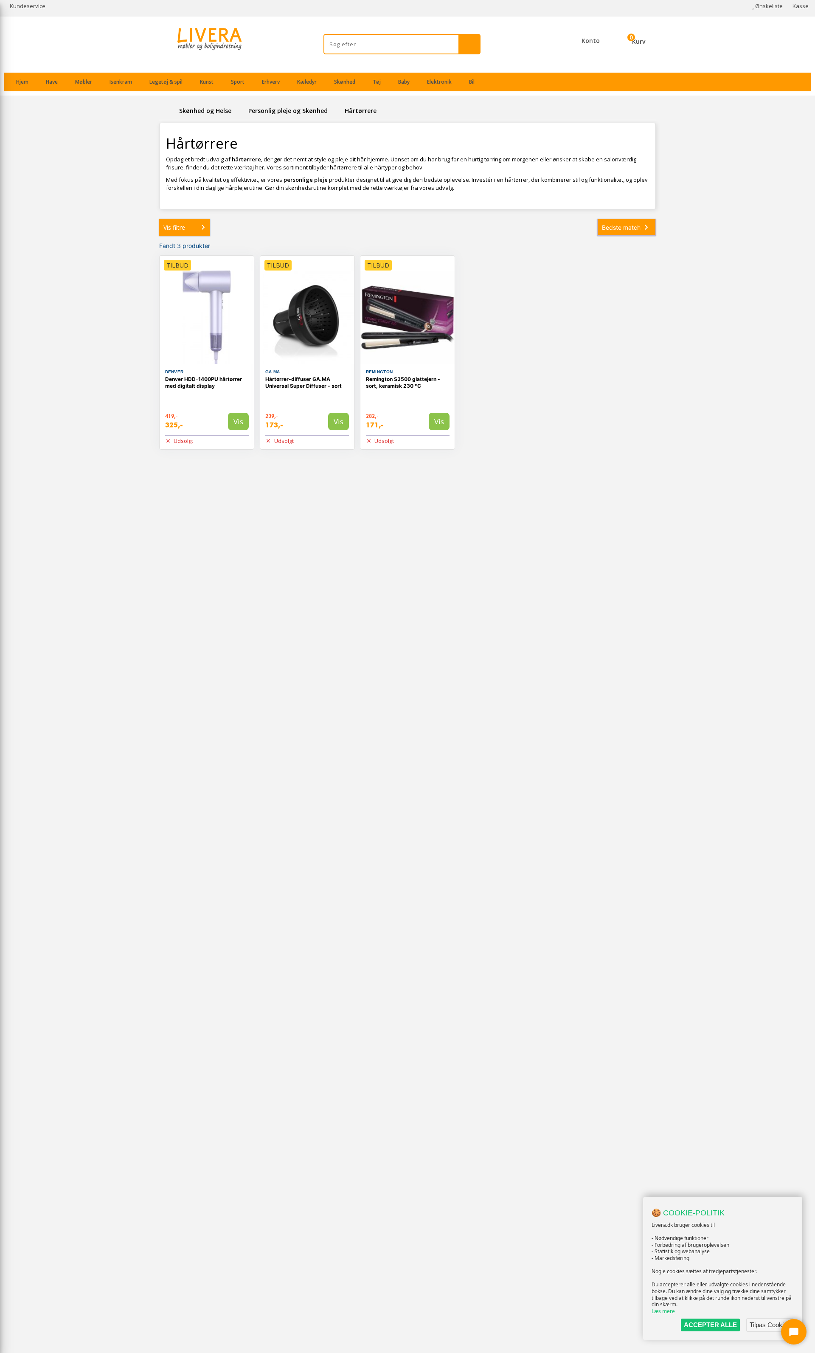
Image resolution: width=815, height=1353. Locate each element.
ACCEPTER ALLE (710, 1324)
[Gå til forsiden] (168, 110)
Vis (238, 421)
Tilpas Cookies (770, 1324)
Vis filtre (174, 227)
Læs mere (663, 1311)
